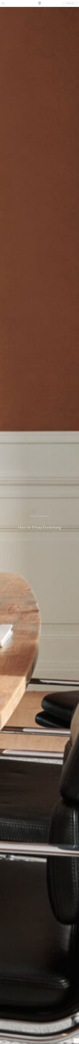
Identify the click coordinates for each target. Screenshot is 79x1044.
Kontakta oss (70, 3)
